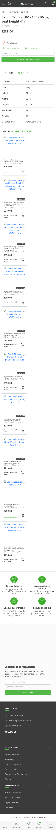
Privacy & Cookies (13, 797)
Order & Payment (13, 764)
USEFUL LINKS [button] (11, 747)
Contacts (9, 807)
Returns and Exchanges (16, 774)
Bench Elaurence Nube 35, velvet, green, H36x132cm (12, 419)
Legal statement (12, 802)
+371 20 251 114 (16, 715)
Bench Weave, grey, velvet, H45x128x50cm (12, 505)
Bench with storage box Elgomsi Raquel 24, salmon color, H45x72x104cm (14, 248)
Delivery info (10, 769)
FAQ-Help (9, 759)
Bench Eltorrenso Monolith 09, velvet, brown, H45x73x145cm (14, 292)
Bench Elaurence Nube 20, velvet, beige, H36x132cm (12, 462)
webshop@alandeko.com (20, 720)
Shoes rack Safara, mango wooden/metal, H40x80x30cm (13, 160)
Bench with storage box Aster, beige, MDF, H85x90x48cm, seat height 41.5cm (14, 548)
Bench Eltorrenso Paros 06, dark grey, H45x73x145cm (14, 334)
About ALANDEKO (13, 754)
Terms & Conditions (14, 792)
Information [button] (12, 785)
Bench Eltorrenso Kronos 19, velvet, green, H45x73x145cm (13, 377)
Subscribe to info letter (28, 59)
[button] (3, 3)
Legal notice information (14, 687)
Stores (8, 779)
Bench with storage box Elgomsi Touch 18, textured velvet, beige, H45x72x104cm (14, 204)
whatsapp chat (16, 725)
